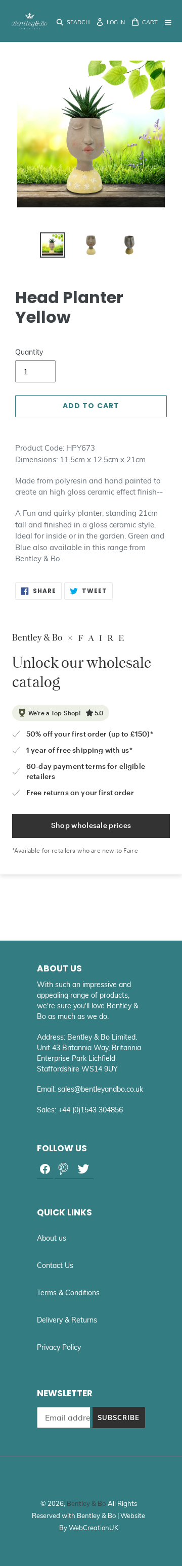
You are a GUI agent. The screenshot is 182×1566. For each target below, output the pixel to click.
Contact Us (55, 1265)
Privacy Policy (59, 1347)
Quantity (29, 352)
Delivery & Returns (67, 1320)
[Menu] (169, 21)
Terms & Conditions (68, 1292)
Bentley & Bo (86, 1503)
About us (51, 1238)
